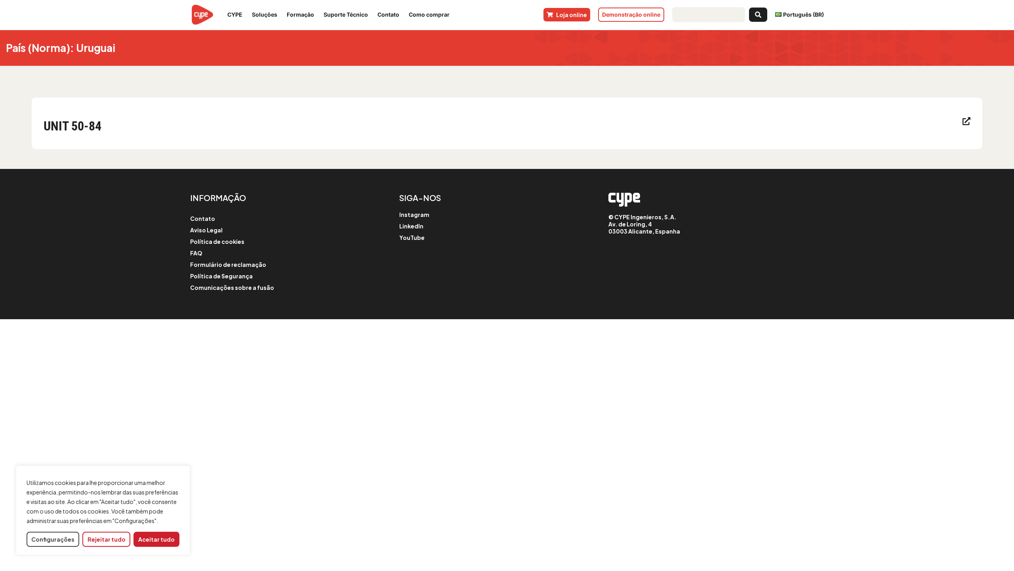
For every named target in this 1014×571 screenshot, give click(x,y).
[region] (103, 511)
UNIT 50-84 (72, 126)
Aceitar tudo (156, 539)
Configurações (52, 539)
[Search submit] (758, 15)
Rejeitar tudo (107, 539)
